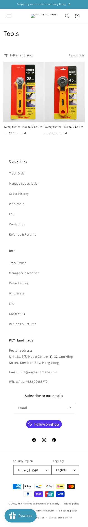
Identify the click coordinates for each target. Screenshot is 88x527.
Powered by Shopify (47, 503)
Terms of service (45, 510)
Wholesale (16, 204)
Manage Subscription (24, 183)
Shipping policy (68, 510)
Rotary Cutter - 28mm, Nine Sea (22, 126)
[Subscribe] (70, 408)
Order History (19, 194)
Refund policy (71, 503)
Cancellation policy (60, 517)
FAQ (12, 214)
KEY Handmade (26, 503)
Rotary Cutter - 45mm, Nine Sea (63, 126)
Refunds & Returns (22, 234)
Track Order (17, 173)
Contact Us (17, 224)
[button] (9, 16)
